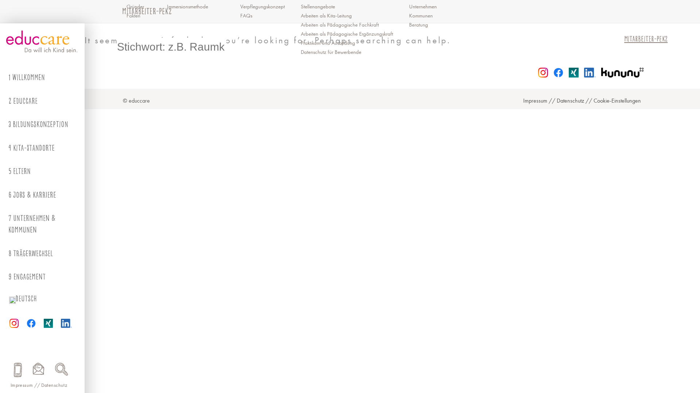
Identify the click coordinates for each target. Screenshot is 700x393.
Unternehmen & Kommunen (31, 224)
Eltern (22, 171)
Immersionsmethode (187, 7)
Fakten (133, 16)
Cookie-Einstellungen (617, 101)
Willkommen (28, 77)
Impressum (22, 385)
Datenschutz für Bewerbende (331, 52)
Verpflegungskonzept (262, 7)
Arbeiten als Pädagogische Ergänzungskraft (347, 34)
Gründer (135, 7)
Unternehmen (423, 7)
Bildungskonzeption (40, 124)
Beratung (418, 25)
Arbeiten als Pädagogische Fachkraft (340, 25)
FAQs (246, 16)
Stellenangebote (318, 7)
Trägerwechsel (33, 253)
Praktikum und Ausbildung (328, 43)
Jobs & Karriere (34, 195)
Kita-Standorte (34, 148)
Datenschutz (54, 385)
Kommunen (421, 16)
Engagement (29, 277)
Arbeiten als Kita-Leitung (326, 16)
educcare (25, 101)
